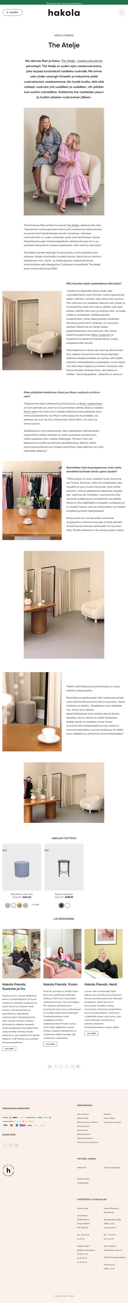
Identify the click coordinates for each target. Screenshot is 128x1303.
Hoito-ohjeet (109, 1118)
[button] (13, 12)
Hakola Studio (83, 1179)
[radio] (7, 905)
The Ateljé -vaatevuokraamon (82, 61)
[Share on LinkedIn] (78, 1066)
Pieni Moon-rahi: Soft (22, 894)
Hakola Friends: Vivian (60, 984)
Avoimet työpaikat (112, 1168)
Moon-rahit (30, 411)
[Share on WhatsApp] (49, 1066)
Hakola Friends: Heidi (100, 984)
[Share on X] (61, 1066)
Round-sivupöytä (64, 894)
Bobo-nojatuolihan (91, 403)
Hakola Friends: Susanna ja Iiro (14, 986)
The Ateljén (73, 225)
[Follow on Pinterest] (16, 1145)
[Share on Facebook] (55, 1066)
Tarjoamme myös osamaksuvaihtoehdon (64, 2)
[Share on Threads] (66, 1066)
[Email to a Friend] (72, 1066)
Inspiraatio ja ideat (112, 1122)
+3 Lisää (35, 904)
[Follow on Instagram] (10, 1145)
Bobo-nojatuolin (101, 334)
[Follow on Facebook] (5, 1145)
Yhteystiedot (83, 1183)
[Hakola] (64, 12)
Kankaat (107, 1114)
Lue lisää (9, 1049)
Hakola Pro (81, 1168)
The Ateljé (29, 252)
